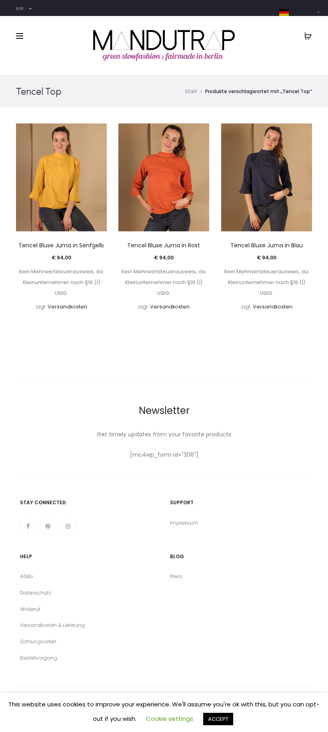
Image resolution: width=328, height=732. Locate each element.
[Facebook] (28, 526)
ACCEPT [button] (218, 719)
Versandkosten (67, 306)
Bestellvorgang (38, 657)
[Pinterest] (48, 526)
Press (176, 576)
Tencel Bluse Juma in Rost (163, 245)
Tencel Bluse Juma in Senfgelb (61, 245)
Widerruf (30, 609)
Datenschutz (35, 592)
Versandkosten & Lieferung (52, 625)
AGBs (26, 576)
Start (191, 91)
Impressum (184, 522)
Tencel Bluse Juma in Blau (266, 245)
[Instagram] (68, 526)
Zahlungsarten (38, 641)
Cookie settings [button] (169, 718)
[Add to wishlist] (97, 133)
